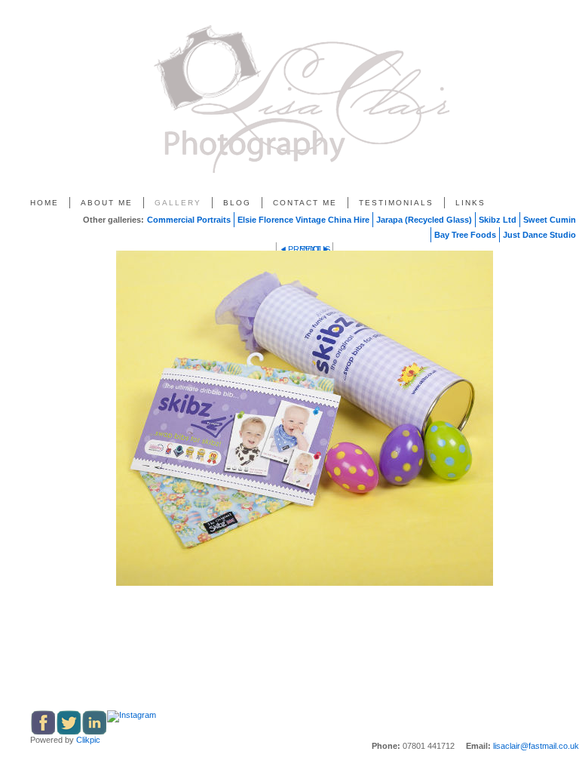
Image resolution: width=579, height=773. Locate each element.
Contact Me (305, 203)
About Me (107, 203)
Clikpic (88, 739)
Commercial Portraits (189, 219)
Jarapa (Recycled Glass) (424, 219)
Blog (237, 203)
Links (470, 203)
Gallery (178, 203)
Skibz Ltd (497, 219)
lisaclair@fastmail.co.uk (536, 745)
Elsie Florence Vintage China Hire (303, 219)
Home (44, 203)
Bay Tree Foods (465, 234)
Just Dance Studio (539, 234)
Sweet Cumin (549, 219)
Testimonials (396, 203)
